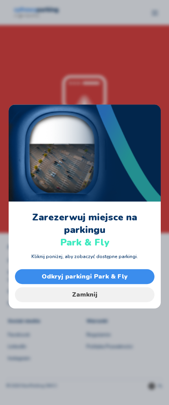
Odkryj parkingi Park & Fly (85, 276)
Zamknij (84, 294)
